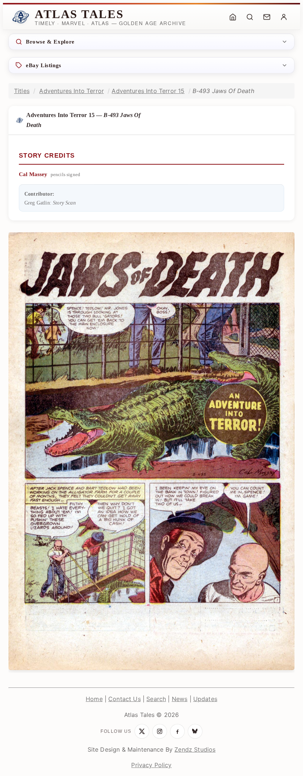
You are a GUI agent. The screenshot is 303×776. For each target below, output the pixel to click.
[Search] (249, 17)
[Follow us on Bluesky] (195, 731)
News (180, 699)
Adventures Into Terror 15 (148, 91)
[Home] (232, 17)
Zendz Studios (194, 749)
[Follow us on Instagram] (159, 731)
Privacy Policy (151, 765)
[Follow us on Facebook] (177, 731)
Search (156, 699)
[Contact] (266, 17)
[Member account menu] (283, 17)
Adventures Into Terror (71, 91)
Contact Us (124, 699)
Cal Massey (33, 174)
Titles (22, 91)
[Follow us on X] (142, 731)
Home (94, 699)
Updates (205, 699)
